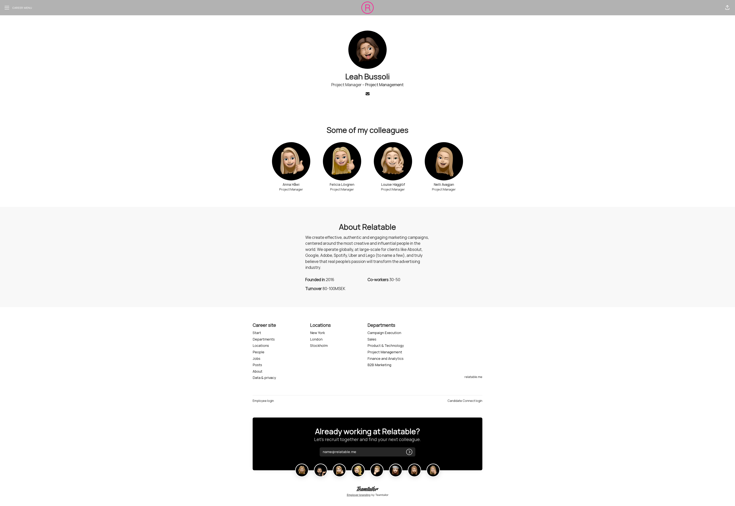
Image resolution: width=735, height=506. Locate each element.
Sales (372, 339)
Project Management (384, 84)
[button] (727, 7)
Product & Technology (386, 345)
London (316, 339)
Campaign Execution (384, 332)
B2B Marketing (379, 364)
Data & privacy (264, 377)
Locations (261, 345)
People (258, 352)
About (257, 371)
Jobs (256, 358)
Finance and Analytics (385, 358)
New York (317, 332)
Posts (257, 364)
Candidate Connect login (465, 401)
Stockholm (319, 345)
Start (257, 332)
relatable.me (473, 377)
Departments (264, 339)
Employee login (263, 401)
